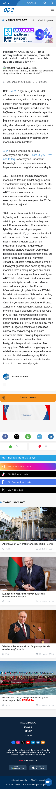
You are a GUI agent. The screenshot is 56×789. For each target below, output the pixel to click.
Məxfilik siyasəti (38, 780)
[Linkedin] (38, 743)
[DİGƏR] (51, 11)
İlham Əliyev (38, 155)
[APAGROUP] (28, 760)
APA (13, 91)
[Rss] (43, 743)
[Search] (44, 3)
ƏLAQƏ (28, 727)
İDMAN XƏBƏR (28, 397)
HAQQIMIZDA (28, 722)
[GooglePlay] (18, 768)
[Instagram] (18, 743)
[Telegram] (33, 743)
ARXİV (28, 731)
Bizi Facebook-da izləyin (19, 482)
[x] (23, 743)
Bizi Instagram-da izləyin (19, 466)
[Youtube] (28, 743)
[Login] (52, 3)
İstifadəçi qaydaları (19, 780)
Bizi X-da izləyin (15, 490)
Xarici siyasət (46, 20)
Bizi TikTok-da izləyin (18, 474)
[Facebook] (13, 743)
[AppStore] (38, 768)
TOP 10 (28, 735)
